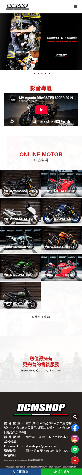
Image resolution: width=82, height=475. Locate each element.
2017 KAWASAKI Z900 (63, 219)
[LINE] (75, 449)
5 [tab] (49, 74)
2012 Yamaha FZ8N (19, 191)
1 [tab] (34, 74)
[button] (35, 122)
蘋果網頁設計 (35, 460)
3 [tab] (42, 74)
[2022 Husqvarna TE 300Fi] (20, 239)
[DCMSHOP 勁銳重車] (17, 7)
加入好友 (63, 471)
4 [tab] (46, 74)
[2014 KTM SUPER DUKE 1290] (61, 239)
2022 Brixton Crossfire (22, 303)
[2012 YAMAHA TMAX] (20, 211)
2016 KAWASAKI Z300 (22, 275)
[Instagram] (75, 439)
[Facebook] (75, 428)
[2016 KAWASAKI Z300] (20, 267)
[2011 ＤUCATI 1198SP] (61, 183)
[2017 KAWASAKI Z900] (61, 211)
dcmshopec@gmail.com (41, 446)
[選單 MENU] (75, 6)
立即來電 (21, 471)
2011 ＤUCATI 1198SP (62, 191)
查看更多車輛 (41, 316)
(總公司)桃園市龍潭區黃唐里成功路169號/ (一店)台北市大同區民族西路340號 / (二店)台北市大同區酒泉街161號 (40, 427)
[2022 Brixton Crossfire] (20, 295)
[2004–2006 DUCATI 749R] (61, 267)
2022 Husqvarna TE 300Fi (25, 247)
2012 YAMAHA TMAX (21, 219)
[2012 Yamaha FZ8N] (20, 183)
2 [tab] (38, 74)
